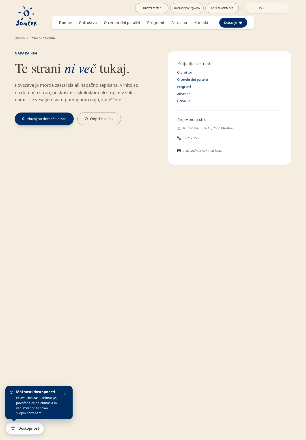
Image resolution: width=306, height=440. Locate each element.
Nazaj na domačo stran (47, 118)
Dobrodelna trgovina (187, 8)
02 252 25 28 (192, 138)
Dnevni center (152, 8)
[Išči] (252, 8)
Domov (65, 22)
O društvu (88, 22)
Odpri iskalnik (102, 118)
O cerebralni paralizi (122, 22)
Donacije (183, 101)
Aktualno (179, 22)
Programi (155, 22)
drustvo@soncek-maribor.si (203, 150)
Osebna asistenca (222, 8)
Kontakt (201, 22)
